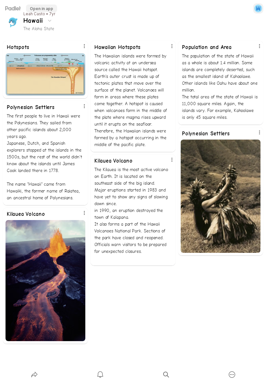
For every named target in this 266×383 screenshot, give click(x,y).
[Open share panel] (34, 374)
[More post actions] (80, 49)
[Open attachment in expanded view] (45, 74)
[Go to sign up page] (258, 8)
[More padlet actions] (231, 374)
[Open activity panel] (100, 374)
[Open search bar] (166, 374)
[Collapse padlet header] (50, 20)
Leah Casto (34, 14)
